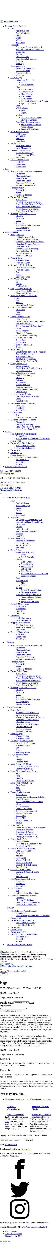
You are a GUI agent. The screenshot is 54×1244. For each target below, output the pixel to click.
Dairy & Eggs (16, 78)
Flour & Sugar (16, 258)
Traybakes (20, 223)
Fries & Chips (21, 436)
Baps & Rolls (21, 190)
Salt (17, 272)
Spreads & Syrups (23, 253)
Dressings (20, 377)
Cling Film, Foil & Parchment (28, 427)
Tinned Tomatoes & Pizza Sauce (29, 326)
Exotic (18, 38)
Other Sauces (21, 392)
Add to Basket (11, 1011)
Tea (17, 415)
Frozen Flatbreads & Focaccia (28, 206)
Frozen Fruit (15, 441)
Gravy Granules (22, 366)
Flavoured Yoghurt (28, 120)
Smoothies (20, 462)
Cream (23, 113)
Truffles (19, 347)
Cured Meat (21, 164)
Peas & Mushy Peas (24, 324)
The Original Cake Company (28, 225)
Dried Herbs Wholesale (25, 267)
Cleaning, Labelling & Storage (23, 420)
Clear (31, 1002)
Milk (23, 110)
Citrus (18, 35)
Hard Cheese (26, 99)
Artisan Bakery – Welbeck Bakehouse (26, 171)
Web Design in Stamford (36, 1227)
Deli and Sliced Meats (19, 160)
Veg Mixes (20, 157)
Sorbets (19, 464)
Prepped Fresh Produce (20, 150)
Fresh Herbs (21, 134)
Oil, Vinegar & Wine (19, 279)
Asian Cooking (16, 349)
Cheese (19, 87)
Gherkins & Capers (24, 333)
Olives (18, 328)
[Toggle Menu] (1, 493)
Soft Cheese (26, 96)
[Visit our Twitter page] (19, 1198)
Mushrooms (15, 143)
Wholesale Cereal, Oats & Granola (30, 242)
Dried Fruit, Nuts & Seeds (21, 307)
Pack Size (6, 1002)
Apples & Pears (22, 31)
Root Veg (20, 63)
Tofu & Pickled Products (26, 359)
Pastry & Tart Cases (24, 256)
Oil (17, 281)
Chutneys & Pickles (24, 293)
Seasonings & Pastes (24, 356)
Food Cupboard (11, 232)
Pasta (18, 300)
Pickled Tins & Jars (24, 338)
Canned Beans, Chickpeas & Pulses (30, 321)
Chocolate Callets (23, 246)
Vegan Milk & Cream (30, 129)
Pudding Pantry (22, 228)
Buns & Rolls (21, 178)
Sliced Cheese (27, 94)
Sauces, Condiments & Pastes (22, 373)
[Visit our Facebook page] (19, 1178)
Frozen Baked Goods (19, 197)
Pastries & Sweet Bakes (25, 185)
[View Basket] (16, 490)
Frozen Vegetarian (18, 455)
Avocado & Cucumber (25, 68)
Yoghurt (19, 115)
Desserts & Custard (24, 251)
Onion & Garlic (22, 56)
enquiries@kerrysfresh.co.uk (18, 1149)
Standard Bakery (17, 188)
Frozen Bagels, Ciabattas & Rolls (29, 204)
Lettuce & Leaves (23, 71)
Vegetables (14, 45)
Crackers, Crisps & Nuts (20, 394)
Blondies (19, 216)
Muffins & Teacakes (24, 195)
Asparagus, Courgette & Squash (29, 47)
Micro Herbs (21, 136)
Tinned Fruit (21, 340)
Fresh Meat (20, 162)
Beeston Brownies (23, 230)
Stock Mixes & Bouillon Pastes (29, 368)
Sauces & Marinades (24, 354)
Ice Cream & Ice (22, 459)
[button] (9, 21)
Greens (19, 54)
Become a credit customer (16, 467)
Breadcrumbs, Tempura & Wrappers (31, 352)
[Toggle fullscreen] (4, 1241)
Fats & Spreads (27, 85)
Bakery (8, 169)
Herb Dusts (20, 141)
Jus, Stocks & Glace (24, 370)
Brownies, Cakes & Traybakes (23, 213)
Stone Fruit (20, 42)
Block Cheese (27, 89)
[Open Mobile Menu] (1, 969)
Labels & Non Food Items (26, 429)
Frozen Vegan (16, 452)
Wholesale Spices (23, 270)
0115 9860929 (10, 471)
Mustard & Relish (23, 385)
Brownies (20, 218)
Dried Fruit (20, 310)
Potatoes (19, 61)
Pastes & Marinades (24, 387)
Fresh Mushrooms (23, 145)
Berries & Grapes (23, 33)
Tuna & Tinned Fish (24, 345)
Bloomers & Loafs (23, 176)
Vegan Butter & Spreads (31, 124)
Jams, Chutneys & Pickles (21, 288)
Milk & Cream (22, 108)
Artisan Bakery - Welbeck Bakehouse (26, 645)
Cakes (18, 220)
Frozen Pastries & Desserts (27, 209)
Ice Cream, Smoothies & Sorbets (23, 457)
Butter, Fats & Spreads (25, 80)
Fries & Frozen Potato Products (23, 434)
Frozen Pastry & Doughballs (27, 211)
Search (3, 482)
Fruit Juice (20, 406)
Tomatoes (20, 75)
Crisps (18, 399)
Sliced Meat (21, 167)
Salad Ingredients (17, 66)
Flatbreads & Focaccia (25, 183)
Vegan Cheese (27, 127)
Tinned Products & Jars (20, 317)
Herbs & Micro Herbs (19, 131)
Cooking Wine (22, 286)
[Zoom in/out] (1, 1241)
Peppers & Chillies (23, 73)
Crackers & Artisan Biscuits (27, 396)
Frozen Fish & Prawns (25, 448)
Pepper (18, 274)
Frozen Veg (15, 450)
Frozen (8, 431)
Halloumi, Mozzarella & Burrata (34, 101)
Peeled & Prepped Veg (25, 155)
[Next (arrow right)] (4, 1243)
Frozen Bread (21, 199)
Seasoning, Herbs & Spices (21, 265)
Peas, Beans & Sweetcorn (26, 59)
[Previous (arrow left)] (1, 1243)
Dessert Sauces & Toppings (27, 249)
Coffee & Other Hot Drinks (27, 417)
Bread (18, 192)
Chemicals (20, 422)
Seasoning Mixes (23, 277)
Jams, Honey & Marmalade (27, 291)
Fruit (12, 28)
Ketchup (19, 380)
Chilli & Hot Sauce (24, 375)
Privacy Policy (11, 1231)
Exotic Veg (20, 52)
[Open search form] (10, 966)
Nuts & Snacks (22, 401)
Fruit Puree (20, 408)
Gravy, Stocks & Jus (18, 363)
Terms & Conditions (13, 1234)
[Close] (1, 950)
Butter (23, 82)
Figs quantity (5, 1006)
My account (5, 490)
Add (7, 1121)
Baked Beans (21, 319)
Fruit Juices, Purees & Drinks (22, 403)
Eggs (18, 106)
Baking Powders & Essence (27, 237)
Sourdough (20, 174)
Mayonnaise (21, 382)
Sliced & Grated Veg (24, 153)
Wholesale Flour (22, 260)
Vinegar (19, 284)
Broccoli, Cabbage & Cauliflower (30, 49)
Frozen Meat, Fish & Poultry (22, 443)
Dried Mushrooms (23, 148)
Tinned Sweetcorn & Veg (26, 335)
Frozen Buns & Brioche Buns (28, 202)
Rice (18, 298)
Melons (19, 40)
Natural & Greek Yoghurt (31, 117)
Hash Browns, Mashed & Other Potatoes (33, 438)
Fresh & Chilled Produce (15, 26)
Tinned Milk (21, 342)
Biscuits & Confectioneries (27, 239)
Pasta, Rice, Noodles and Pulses (23, 295)
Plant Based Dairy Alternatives (28, 122)
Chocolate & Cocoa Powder (27, 244)
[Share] (6, 1241)
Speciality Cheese (28, 103)
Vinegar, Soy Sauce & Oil (26, 361)
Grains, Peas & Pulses (25, 305)
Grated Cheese (27, 92)
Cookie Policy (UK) (13, 1236)
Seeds (18, 314)
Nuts (18, 312)
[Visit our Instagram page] (19, 1218)
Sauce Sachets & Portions (26, 389)
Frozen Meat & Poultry (25, 445)
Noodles (19, 302)
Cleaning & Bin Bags (25, 424)
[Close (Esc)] (9, 1241)
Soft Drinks (20, 410)
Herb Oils (20, 138)
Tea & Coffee (16, 413)
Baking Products (17, 235)
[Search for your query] (6, 485)
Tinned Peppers (22, 331)
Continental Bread (23, 181)
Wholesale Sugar (23, 263)
